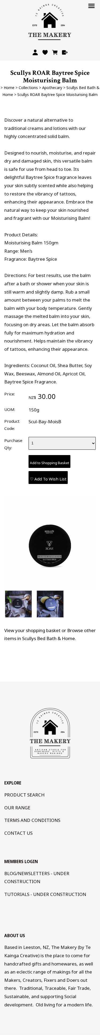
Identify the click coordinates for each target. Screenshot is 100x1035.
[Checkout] (65, 52)
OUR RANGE (17, 808)
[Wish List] (45, 52)
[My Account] (35, 52)
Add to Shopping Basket (49, 462)
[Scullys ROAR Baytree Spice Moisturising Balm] (50, 587)
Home (9, 87)
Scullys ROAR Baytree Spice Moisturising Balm (57, 94)
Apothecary (52, 87)
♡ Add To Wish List (48, 479)
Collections (28, 87)
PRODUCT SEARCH (24, 795)
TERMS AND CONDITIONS (32, 820)
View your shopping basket (32, 630)
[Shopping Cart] (55, 52)
